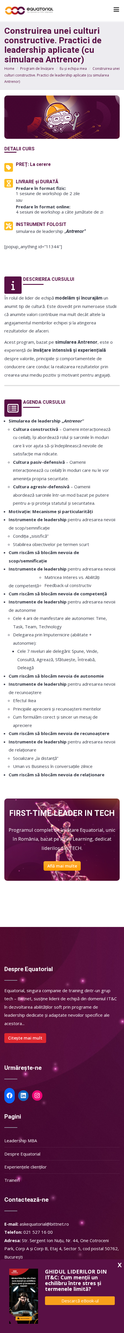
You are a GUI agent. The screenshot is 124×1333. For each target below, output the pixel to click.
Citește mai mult (25, 1038)
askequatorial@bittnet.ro (44, 1224)
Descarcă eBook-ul (80, 1301)
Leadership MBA (20, 1140)
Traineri (12, 1180)
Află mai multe (62, 866)
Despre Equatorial (22, 1154)
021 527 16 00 (38, 1232)
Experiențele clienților (25, 1167)
